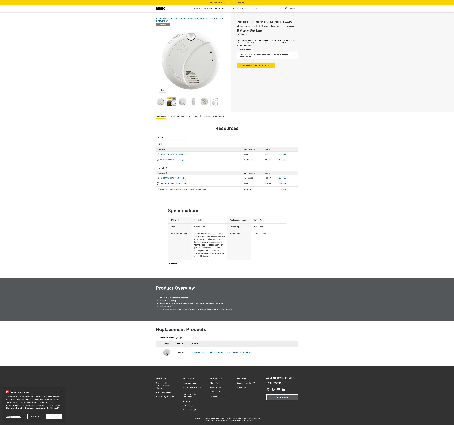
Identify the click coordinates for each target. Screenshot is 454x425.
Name (194, 344)
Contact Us (241, 387)
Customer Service (244, 383)
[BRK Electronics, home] (161, 8)
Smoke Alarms (168, 19)
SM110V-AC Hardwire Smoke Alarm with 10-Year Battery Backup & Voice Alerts (221, 352)
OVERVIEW (193, 116)
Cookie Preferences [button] (253, 418)
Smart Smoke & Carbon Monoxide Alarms (163, 385)
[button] (61, 392)
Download (282, 154)
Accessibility (188, 410)
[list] (191, 60)
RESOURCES (161, 116)
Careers (186, 405)
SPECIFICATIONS (177, 116)
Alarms (159, 19)
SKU (178, 344)
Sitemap (243, 418)
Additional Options (244, 49)
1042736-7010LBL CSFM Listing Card (174, 154)
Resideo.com (199, 418)
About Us (214, 383)
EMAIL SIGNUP (282, 397)
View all (174, 263)
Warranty (187, 401)
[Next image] (220, 60)
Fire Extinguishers (163, 392)
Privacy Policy (220, 418)
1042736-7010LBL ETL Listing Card (173, 160)
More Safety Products (165, 397)
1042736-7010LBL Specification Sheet (174, 184)
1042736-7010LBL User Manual (172, 178)
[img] (161, 101)
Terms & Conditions (233, 418)
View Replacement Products (255, 65)
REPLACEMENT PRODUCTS (213, 116)
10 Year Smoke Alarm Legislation (192, 388)
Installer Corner (189, 383)
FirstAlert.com (209, 418)
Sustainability (215, 396)
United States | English (281, 378)
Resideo (213, 392)
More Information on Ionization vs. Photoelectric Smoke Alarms (183, 189)
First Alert (214, 387)
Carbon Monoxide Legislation (190, 395)
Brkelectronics (210, 420)
